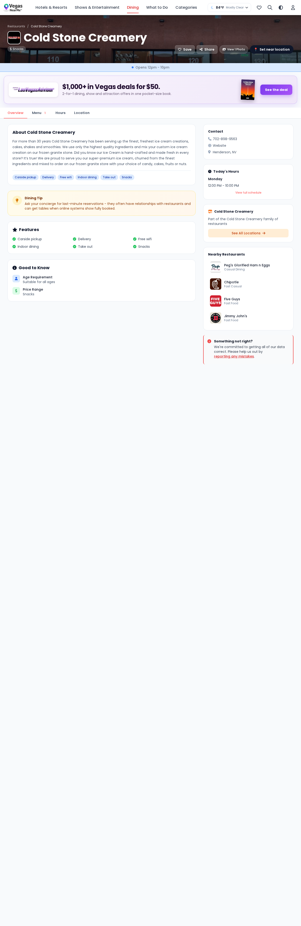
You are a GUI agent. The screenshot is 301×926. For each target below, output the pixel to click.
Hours (60, 112)
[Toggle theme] (281, 7)
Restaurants (16, 26)
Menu (39, 112)
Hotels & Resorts (51, 7)
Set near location (272, 49)
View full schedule (248, 193)
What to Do (157, 7)
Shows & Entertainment (97, 7)
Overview (16, 112)
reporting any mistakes (234, 356)
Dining (133, 7)
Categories (186, 7)
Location (82, 112)
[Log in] (293, 7)
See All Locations (246, 233)
